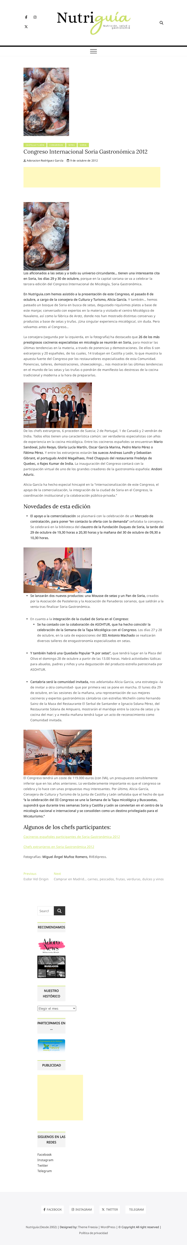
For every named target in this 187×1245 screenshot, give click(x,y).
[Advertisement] (91, 177)
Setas (71, 145)
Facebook (44, 1154)
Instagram (45, 1160)
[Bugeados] (51, 957)
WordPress (108, 1227)
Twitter (42, 1165)
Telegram (44, 1171)
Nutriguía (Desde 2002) (41, 1227)
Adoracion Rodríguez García (44, 160)
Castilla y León (35, 145)
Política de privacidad (93, 1233)
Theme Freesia (88, 1227)
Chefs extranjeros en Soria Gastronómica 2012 (58, 847)
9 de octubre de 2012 (83, 160)
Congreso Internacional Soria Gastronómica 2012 (85, 151)
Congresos (56, 145)
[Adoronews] (51, 939)
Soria (83, 145)
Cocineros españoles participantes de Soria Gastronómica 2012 (71, 836)
